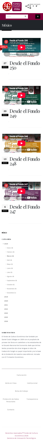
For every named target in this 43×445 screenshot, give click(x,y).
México (4, 233)
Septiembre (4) (12, 280)
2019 (6, 297)
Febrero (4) (10, 252)
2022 (6, 309)
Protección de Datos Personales (11, 400)
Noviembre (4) (11, 289)
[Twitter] (37, 6)
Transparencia (32, 399)
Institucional (32, 383)
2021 (6, 305)
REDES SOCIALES (35, 4)
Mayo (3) (10, 264)
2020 (6, 301)
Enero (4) (10, 248)
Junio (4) (10, 268)
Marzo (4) (10, 256)
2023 (6, 313)
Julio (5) (9, 272)
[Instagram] (31, 6)
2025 (6, 317)
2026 (6, 321)
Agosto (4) (10, 276)
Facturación (21, 375)
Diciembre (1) (11, 293)
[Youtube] (30, 8)
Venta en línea (10, 383)
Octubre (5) (10, 285)
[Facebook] (34, 6)
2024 (6, 244)
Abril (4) (9, 260)
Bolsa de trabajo (21, 391)
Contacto (10, 410)
